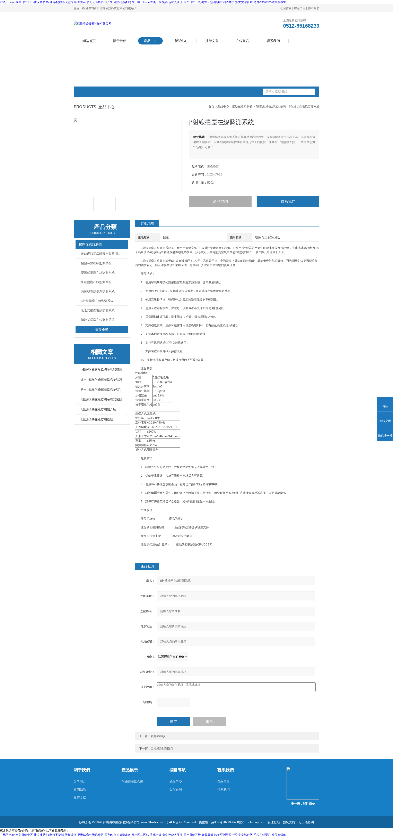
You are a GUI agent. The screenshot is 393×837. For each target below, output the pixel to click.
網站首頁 (89, 41)
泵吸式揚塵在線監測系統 (98, 310)
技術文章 (211, 41)
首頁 (211, 106)
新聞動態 (80, 789)
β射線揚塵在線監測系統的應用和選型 (104, 369)
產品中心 (150, 41)
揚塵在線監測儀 (242, 106)
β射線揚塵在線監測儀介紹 (98, 409)
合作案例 (175, 789)
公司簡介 (80, 781)
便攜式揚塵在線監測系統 (98, 272)
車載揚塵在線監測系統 (96, 282)
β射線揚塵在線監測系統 (270, 106)
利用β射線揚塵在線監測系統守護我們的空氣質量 (104, 389)
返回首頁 (285, 8)
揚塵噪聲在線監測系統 (96, 263)
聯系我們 (313, 8)
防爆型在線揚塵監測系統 (98, 291)
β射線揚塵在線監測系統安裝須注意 (104, 399)
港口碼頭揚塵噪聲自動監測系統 (102, 253)
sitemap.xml (256, 822)
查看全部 (101, 329)
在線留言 (299, 8)
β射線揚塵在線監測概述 (96, 419)
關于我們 (119, 41)
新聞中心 (181, 41)
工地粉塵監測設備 (162, 748)
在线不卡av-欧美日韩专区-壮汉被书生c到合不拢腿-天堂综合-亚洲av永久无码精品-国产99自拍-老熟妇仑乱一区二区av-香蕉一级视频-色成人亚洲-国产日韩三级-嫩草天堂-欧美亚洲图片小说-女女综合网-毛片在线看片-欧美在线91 (143, 2)
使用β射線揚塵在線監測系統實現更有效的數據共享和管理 (104, 379)
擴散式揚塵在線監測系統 (98, 319)
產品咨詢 (220, 201)
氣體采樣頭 (158, 736)
